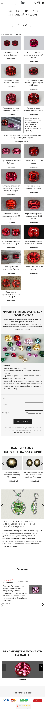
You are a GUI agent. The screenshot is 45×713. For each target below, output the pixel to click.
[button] (2, 348)
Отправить (22, 421)
